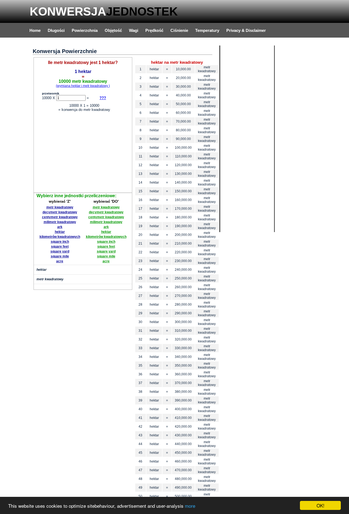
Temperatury (207, 30)
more (190, 505)
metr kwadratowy (59, 207)
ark (59, 227)
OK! (320, 505)
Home (35, 30)
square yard (59, 251)
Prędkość (154, 30)
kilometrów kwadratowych (60, 237)
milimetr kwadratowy (60, 222)
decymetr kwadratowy (60, 212)
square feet (60, 246)
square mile (60, 256)
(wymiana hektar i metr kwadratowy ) (83, 86)
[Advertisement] (83, 153)
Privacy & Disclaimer (246, 30)
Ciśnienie (179, 30)
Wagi (133, 30)
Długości (56, 30)
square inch (60, 242)
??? (103, 98)
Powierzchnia (85, 30)
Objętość (113, 30)
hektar (60, 232)
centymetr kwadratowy (60, 217)
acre (59, 261)
